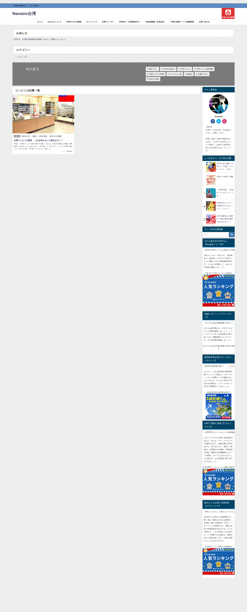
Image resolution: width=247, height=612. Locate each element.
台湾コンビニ (186, 69)
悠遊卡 (189, 74)
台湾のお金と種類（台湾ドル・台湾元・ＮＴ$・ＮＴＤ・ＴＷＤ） (224, 166)
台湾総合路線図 (28, 39)
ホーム (40, 22)
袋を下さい (153, 69)
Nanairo (69, 151)
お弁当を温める (169, 69)
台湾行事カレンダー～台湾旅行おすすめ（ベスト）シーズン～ (224, 205)
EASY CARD (154, 79)
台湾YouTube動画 (73, 22)
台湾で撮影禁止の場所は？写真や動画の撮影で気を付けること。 (224, 219)
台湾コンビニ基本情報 (204, 69)
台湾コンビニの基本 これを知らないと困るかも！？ (38, 140)
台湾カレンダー (108, 22)
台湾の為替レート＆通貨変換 (182, 22)
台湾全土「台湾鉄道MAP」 (130, 22)
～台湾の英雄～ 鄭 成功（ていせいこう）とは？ (224, 192)
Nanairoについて (55, 22)
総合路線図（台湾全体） (156, 22)
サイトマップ (91, 22)
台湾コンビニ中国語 (156, 74)
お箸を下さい (203, 74)
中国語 (17, 136)
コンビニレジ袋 (176, 74)
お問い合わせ (204, 22)
